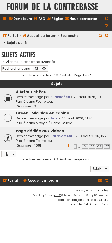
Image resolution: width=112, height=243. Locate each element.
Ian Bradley (100, 190)
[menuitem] (20, 18)
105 (92, 146)
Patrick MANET (63, 136)
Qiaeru (103, 200)
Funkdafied (60, 97)
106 (99, 146)
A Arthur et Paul (31, 91)
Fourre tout (44, 101)
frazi (54, 118)
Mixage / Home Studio (54, 123)
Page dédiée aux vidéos (40, 130)
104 (85, 146)
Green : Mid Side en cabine (42, 113)
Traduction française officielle (76, 200)
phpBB (57, 195)
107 (107, 146)
